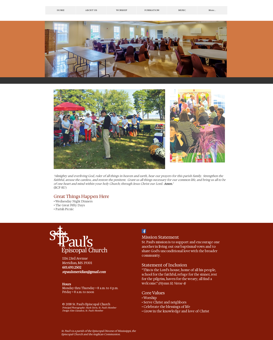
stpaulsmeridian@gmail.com (84, 272)
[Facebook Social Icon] (144, 231)
